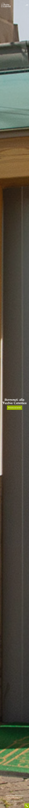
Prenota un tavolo (14, 408)
